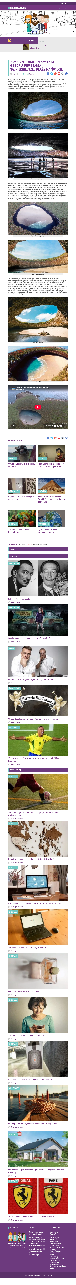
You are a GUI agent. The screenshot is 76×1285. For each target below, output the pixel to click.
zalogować (28, 544)
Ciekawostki (14, 727)
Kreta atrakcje (54, 1257)
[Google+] (55, 73)
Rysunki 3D (53, 1240)
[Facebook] (48, 73)
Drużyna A (53, 1234)
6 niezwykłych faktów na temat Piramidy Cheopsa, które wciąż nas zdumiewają (51, 499)
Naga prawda (14, 688)
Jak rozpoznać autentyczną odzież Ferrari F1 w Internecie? (31, 1216)
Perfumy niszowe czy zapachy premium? (24, 991)
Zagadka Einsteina (55, 1243)
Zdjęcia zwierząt (55, 1245)
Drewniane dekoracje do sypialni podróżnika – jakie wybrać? (31, 859)
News (11, 649)
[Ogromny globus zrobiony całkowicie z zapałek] (51, 518)
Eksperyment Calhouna (57, 1259)
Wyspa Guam (54, 1242)
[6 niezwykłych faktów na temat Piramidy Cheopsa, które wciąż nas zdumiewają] (51, 486)
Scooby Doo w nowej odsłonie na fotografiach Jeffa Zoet (30, 638)
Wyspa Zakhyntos (55, 1264)
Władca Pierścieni (55, 1251)
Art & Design (14, 491)
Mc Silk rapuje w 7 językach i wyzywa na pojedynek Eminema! (32, 679)
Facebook (66, 3)
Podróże (31, 74)
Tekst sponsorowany (17, 818)
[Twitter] (51, 73)
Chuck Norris (54, 1232)
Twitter (62, 3)
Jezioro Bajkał (54, 1238)
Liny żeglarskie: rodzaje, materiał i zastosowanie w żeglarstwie (32, 1123)
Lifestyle (42, 458)
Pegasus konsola (55, 1262)
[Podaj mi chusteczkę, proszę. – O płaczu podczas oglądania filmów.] (51, 453)
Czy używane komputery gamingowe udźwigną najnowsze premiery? (34, 903)
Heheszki (12, 458)
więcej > (10, 1246)
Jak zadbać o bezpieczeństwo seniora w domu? (26, 1035)
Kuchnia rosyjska (55, 1260)
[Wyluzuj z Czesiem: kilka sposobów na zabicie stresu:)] (22, 453)
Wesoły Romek (15, 602)
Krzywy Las (53, 1236)
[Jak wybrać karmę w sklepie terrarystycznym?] (22, 518)
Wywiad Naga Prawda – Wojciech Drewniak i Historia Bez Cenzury (33, 719)
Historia (42, 491)
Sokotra (52, 1255)
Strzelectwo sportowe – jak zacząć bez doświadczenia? (30, 1079)
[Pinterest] (59, 73)
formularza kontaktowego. (34, 1254)
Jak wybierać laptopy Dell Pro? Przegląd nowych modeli (29, 947)
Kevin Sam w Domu (56, 1253)
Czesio (15, 74)
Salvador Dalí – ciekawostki (19, 599)
